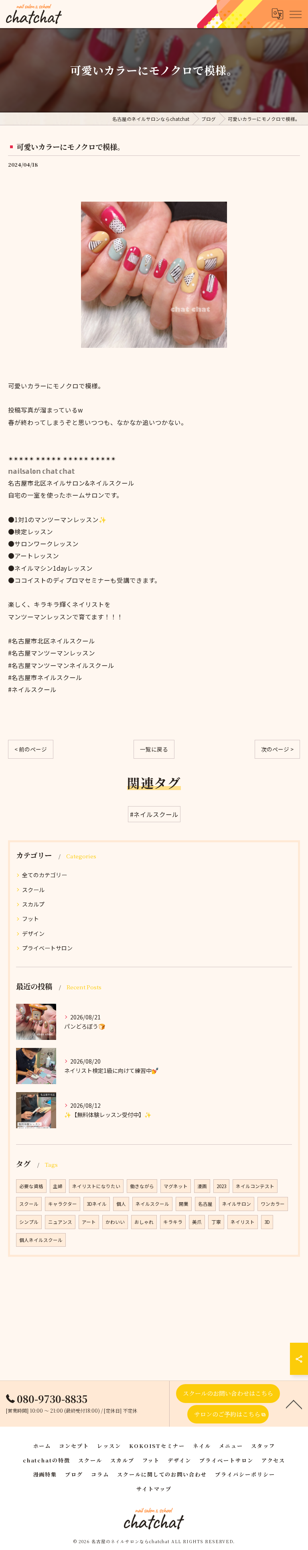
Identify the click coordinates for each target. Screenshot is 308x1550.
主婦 (58, 1186)
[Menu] (295, 13)
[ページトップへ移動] (294, 1404)
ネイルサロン (236, 1204)
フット (30, 919)
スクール (33, 890)
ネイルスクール (152, 1204)
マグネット (176, 1186)
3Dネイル (97, 1204)
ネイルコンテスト (255, 1186)
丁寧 (216, 1222)
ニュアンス (60, 1222)
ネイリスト (243, 1222)
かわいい (115, 1222)
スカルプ (33, 904)
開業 (183, 1204)
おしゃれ (144, 1222)
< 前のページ (30, 749)
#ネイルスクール (154, 814)
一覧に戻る (154, 749)
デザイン (33, 933)
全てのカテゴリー (44, 875)
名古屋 (205, 1204)
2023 (221, 1186)
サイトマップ (154, 1489)
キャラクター (62, 1204)
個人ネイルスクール (41, 1240)
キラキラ (172, 1222)
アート (89, 1222)
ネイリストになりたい (96, 1186)
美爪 (197, 1222)
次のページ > (277, 749)
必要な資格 (31, 1186)
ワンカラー (273, 1204)
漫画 (202, 1186)
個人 (121, 1204)
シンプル (28, 1222)
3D (267, 1222)
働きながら (142, 1186)
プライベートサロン (47, 948)
